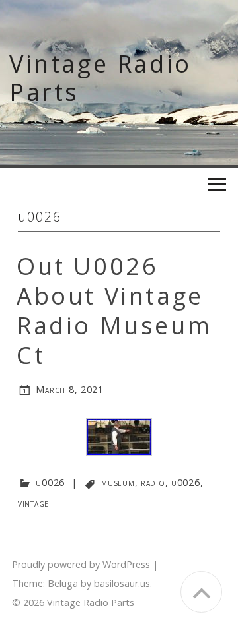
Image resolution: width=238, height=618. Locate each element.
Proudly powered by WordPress (81, 564)
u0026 (50, 482)
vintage (33, 503)
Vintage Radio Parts (100, 77)
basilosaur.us (122, 583)
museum (117, 482)
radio (153, 482)
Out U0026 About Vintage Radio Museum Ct (114, 310)
